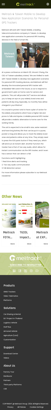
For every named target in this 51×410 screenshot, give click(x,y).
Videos (6, 358)
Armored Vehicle (10, 331)
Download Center (11, 353)
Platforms (8, 300)
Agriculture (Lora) (11, 335)
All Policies (21, 407)
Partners (7, 380)
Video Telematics (11, 296)
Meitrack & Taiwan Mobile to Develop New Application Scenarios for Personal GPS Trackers (25, 18)
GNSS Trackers (9, 292)
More (13, 244)
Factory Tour (9, 372)
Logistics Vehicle (10, 323)
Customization (10, 339)
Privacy (10, 407)
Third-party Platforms (13, 384)
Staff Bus (7, 327)
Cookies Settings (37, 407)
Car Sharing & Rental (12, 314)
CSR (5, 389)
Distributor (8, 376)
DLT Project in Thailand (13, 318)
